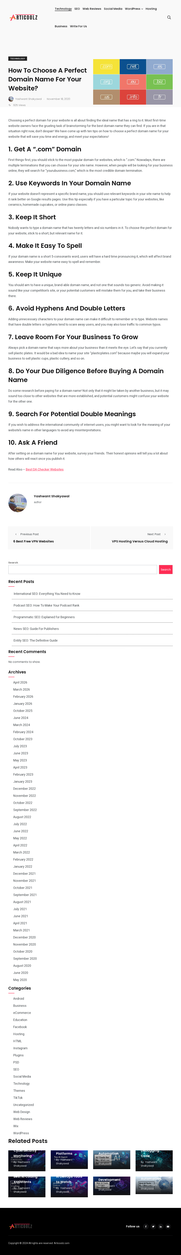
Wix (15, 1126)
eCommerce (22, 1013)
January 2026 (22, 703)
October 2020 (22, 951)
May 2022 (20, 838)
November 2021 (24, 881)
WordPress (132, 9)
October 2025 (22, 711)
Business (61, 26)
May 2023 (20, 760)
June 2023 (20, 753)
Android (18, 998)
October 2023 (22, 739)
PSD (16, 1062)
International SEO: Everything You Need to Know (47, 594)
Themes (19, 1090)
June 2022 (20, 831)
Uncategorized (23, 1105)
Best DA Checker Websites (45, 469)
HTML (17, 1041)
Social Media (113, 9)
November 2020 (24, 944)
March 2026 (21, 689)
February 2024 (23, 732)
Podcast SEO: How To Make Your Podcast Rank (46, 605)
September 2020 (25, 958)
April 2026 (20, 682)
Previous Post (29, 534)
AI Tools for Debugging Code (150, 1150)
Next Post (154, 534)
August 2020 (22, 965)
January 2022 (22, 866)
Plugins (18, 1055)
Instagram (20, 1048)
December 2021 (24, 873)
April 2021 (20, 923)
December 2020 (24, 937)
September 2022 (25, 810)
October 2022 (22, 803)
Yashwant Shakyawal (51, 496)
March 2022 (21, 852)
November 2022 (24, 796)
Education (20, 1020)
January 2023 (22, 781)
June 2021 (20, 916)
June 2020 (20, 973)
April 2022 (20, 845)
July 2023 (20, 746)
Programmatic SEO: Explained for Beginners (44, 617)
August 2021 (22, 902)
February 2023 (23, 774)
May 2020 (20, 980)
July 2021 (20, 909)
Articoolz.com (61, 1243)
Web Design (21, 1112)
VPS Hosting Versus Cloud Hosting (140, 541)
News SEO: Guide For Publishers (36, 629)
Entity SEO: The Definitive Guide (36, 640)
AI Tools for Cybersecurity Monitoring (25, 1150)
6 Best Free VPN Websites (33, 541)
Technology (63, 9)
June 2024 (20, 718)
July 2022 (20, 824)
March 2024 (21, 725)
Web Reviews (92, 9)
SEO (77, 9)
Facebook (20, 1027)
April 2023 (20, 767)
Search (13, 562)
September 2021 (25, 895)
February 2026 (23, 696)
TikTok (18, 1098)
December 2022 (24, 788)
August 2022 (22, 817)
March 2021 (21, 930)
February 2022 (23, 859)
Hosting (151, 9)
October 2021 (22, 888)
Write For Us (78, 26)
